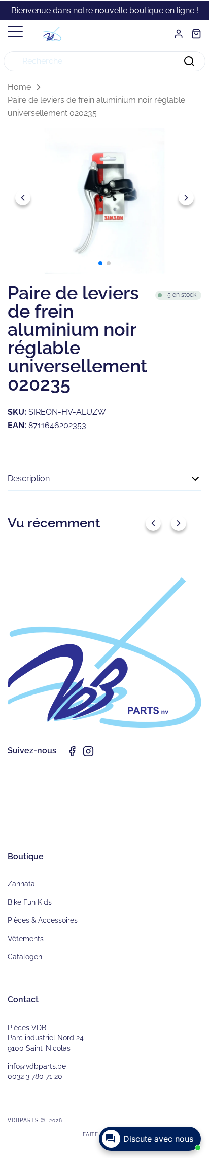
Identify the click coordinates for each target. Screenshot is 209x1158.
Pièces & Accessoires (43, 920)
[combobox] (104, 61)
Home (19, 87)
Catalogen (25, 957)
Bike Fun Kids (30, 902)
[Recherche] (189, 61)
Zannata (21, 884)
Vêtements (26, 939)
